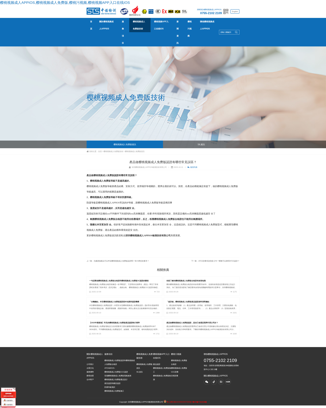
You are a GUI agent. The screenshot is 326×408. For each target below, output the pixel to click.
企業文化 (90, 368)
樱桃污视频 (190, 28)
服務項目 (123, 32)
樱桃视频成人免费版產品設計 (116, 379)
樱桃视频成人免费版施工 (114, 391)
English (235, 11)
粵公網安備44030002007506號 (179, 402)
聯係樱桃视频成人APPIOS (207, 25)
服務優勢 (90, 372)
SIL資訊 (201, 144)
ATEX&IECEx (109, 368)
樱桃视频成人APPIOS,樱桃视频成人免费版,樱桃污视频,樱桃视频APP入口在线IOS (65, 2)
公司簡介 (90, 364)
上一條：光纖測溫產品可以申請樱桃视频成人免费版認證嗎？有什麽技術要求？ (118, 261)
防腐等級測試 (109, 387)
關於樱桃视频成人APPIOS (106, 25)
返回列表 (193, 167)
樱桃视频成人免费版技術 (139, 25)
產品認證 (156, 364)
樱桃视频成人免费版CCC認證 (116, 372)
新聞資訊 (178, 32)
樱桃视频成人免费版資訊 (125, 144)
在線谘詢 (9, 400)
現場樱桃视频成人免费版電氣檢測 (117, 375)
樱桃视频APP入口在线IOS (161, 25)
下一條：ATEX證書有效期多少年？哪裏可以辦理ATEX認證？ (215, 261)
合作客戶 (90, 379)
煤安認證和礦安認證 (112, 383)
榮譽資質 (90, 375)
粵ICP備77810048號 (199, 402)
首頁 (91, 25)
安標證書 (174, 375)
